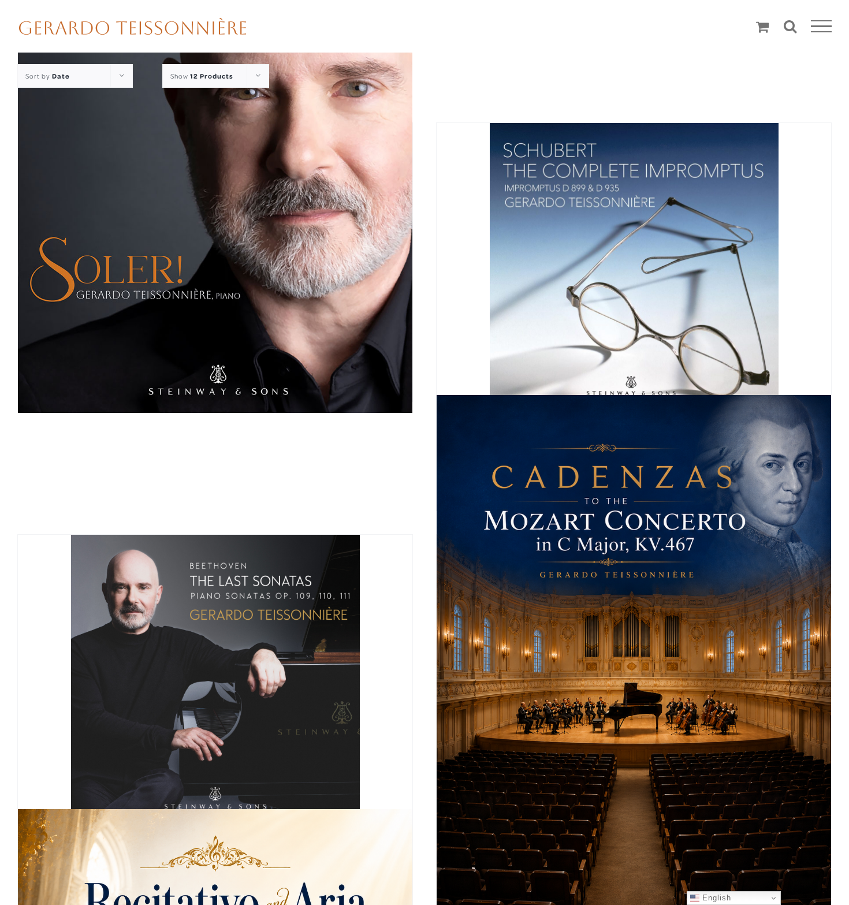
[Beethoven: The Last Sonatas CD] (215, 679)
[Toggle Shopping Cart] (762, 26)
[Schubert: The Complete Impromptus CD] (634, 270)
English (715, 897)
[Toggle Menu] (821, 26)
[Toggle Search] (790, 26)
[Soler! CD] (215, 215)
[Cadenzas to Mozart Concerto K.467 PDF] (634, 658)
